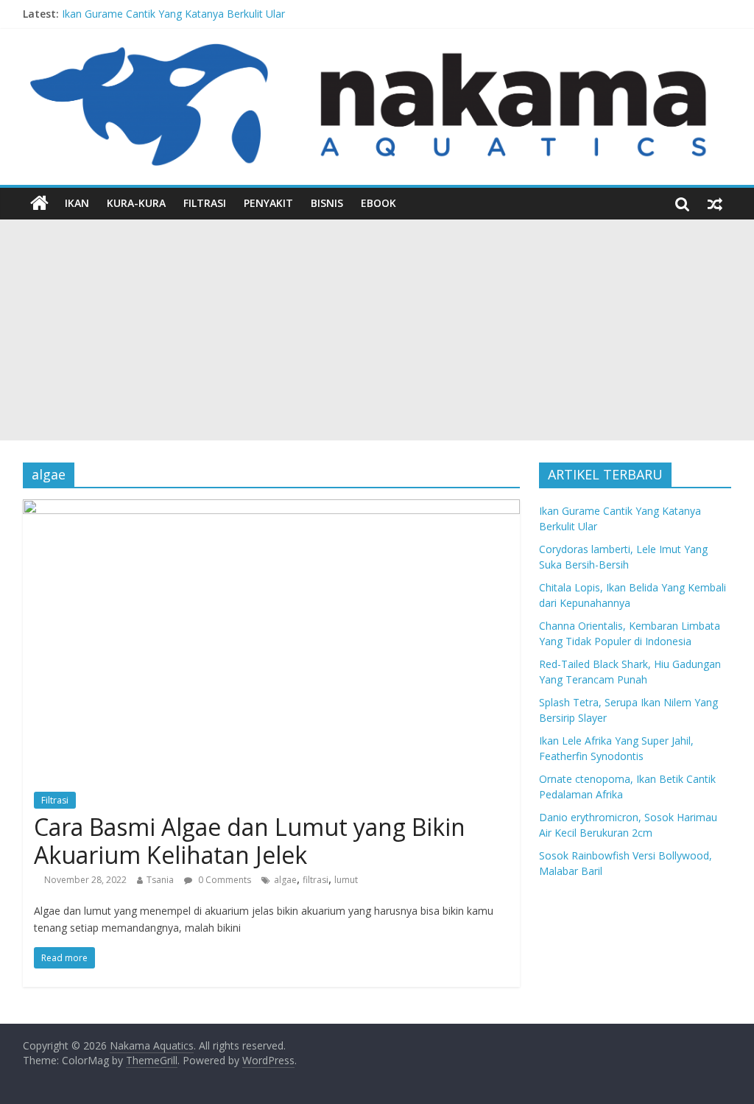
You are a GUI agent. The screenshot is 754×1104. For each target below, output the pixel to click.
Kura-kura (136, 203)
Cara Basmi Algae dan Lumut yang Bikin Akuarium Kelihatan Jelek (249, 841)
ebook (378, 203)
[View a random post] (715, 203)
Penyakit (268, 203)
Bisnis (327, 203)
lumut (346, 879)
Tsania (160, 879)
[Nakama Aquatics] (39, 203)
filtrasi (315, 879)
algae (285, 879)
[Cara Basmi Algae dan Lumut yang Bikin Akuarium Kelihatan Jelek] (271, 508)
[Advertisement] (377, 330)
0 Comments (223, 879)
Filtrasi (204, 203)
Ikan (77, 203)
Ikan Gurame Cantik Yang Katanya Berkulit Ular (173, 14)
